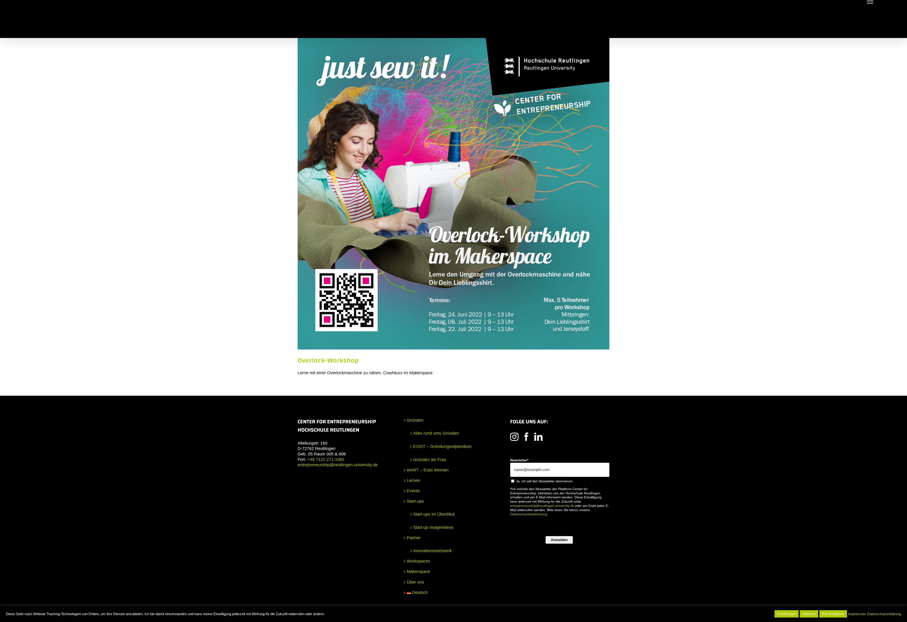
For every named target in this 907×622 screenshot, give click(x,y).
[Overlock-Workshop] (453, 193)
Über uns (415, 582)
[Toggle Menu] (870, 2)
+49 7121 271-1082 (325, 459)
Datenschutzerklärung (884, 614)
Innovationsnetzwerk (432, 550)
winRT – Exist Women (428, 470)
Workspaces (418, 561)
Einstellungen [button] (786, 614)
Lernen (413, 480)
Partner (414, 537)
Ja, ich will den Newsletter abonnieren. (544, 481)
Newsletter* (519, 460)
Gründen (415, 420)
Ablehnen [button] (809, 614)
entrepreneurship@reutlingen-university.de (338, 464)
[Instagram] (514, 437)
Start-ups (415, 501)
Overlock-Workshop (328, 360)
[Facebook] (526, 437)
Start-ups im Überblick (434, 514)
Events (413, 490)
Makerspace (418, 571)
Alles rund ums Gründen (436, 433)
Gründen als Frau (429, 459)
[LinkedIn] (538, 437)
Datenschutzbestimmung (528, 514)
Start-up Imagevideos (433, 527)
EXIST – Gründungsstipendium (442, 446)
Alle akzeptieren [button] (833, 614)
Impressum (857, 614)
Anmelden (559, 540)
